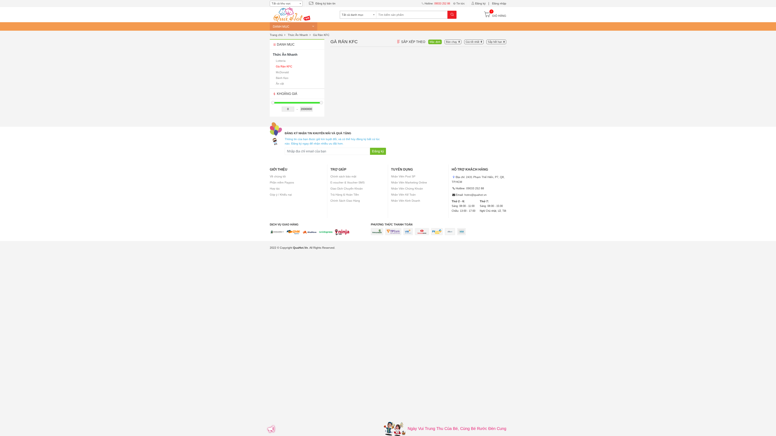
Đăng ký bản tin (325, 3)
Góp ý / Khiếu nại (281, 194)
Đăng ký (480, 3)
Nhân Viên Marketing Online (409, 182)
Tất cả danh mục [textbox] (352, 14)
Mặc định (435, 41)
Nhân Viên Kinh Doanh (405, 200)
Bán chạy (451, 41)
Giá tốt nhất (472, 41)
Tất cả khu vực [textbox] (281, 3)
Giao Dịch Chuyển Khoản (346, 188)
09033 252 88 (475, 188)
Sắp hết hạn (495, 41)
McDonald (282, 72)
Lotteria (281, 60)
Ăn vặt (280, 83)
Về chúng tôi (278, 176)
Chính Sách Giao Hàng (345, 200)
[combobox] (286, 3)
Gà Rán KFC (284, 66)
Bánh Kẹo (282, 78)
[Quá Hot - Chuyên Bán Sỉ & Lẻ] (291, 14)
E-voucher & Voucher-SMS (347, 182)
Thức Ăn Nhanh (285, 54)
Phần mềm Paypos (282, 182)
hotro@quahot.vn (475, 194)
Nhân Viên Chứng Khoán (407, 188)
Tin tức (460, 3)
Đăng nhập (499, 3)
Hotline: (437, 3)
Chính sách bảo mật (343, 176)
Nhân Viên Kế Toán (403, 194)
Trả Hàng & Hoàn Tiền (344, 194)
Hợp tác (275, 188)
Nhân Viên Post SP (403, 176)
